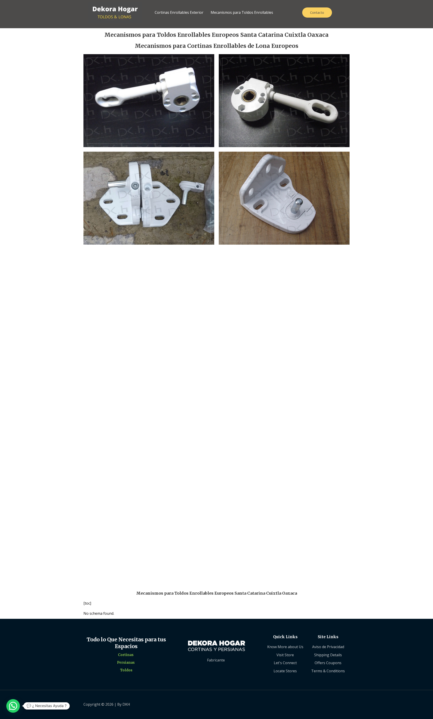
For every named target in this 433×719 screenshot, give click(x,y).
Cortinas (126, 655)
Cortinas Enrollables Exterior (179, 12)
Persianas (126, 662)
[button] (13, 706)
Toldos (126, 670)
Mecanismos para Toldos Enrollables (242, 12)
